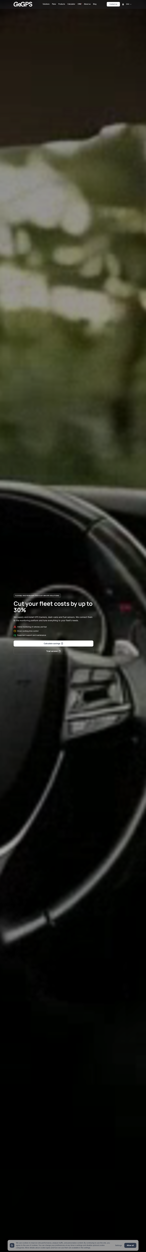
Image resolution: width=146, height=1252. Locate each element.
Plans (54, 4)
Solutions (46, 4)
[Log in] (123, 4)
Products (61, 4)
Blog (94, 4)
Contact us (113, 4)
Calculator (71, 4)
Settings (118, 1245)
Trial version (52, 651)
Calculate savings (52, 643)
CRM (80, 4)
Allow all (130, 1245)
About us (87, 4)
